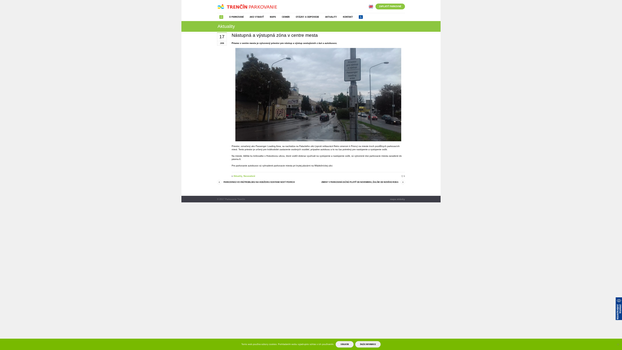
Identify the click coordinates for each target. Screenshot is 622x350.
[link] (371, 6)
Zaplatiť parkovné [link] (390, 6)
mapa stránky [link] (397, 199)
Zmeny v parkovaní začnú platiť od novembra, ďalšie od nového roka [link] (359, 182)
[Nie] (618, 344)
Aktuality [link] (237, 176)
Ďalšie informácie (368, 344)
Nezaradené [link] (249, 176)
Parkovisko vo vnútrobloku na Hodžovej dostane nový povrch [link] (259, 182)
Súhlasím (344, 344)
